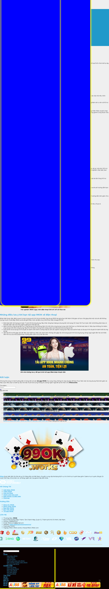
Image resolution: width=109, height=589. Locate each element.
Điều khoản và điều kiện (12, 496)
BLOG (5, 585)
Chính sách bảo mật (10, 495)
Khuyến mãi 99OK (13, 564)
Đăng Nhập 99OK (13, 569)
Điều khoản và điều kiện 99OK (17, 562)
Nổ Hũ (5, 583)
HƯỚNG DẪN (7, 566)
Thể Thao (6, 575)
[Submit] (0, 389)
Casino (5, 579)
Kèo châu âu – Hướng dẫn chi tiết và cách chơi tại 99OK (22, 411)
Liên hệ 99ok (8, 493)
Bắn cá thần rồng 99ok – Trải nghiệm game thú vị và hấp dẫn (24, 416)
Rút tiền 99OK (12, 572)
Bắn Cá (6, 580)
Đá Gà (5, 582)
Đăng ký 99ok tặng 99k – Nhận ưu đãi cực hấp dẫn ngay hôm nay (25, 421)
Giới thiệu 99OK (9, 490)
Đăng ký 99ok (11, 567)
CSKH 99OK (7, 491)
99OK (5, 554)
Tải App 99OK (11, 574)
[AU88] (31, 585)
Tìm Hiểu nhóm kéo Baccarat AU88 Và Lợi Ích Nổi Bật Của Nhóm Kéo (26, 397)
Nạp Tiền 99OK (12, 570)
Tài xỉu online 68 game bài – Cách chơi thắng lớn (19, 401)
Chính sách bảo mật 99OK (16, 561)
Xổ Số (5, 577)
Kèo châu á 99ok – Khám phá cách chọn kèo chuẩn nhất (22, 406)
